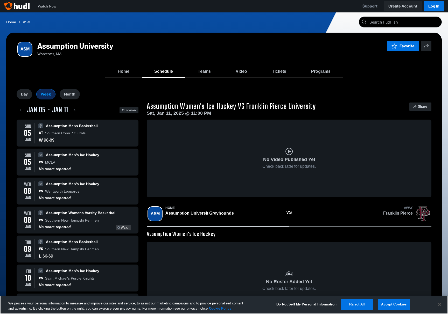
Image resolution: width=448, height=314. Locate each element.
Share (422, 106)
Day (24, 94)
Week (46, 94)
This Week (129, 110)
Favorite (407, 45)
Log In (433, 6)
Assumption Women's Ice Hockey (181, 234)
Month (69, 94)
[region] (224, 305)
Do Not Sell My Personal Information (306, 304)
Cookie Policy (220, 308)
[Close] (439, 304)
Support (369, 6)
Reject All (357, 304)
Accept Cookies (394, 304)
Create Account (402, 6)
